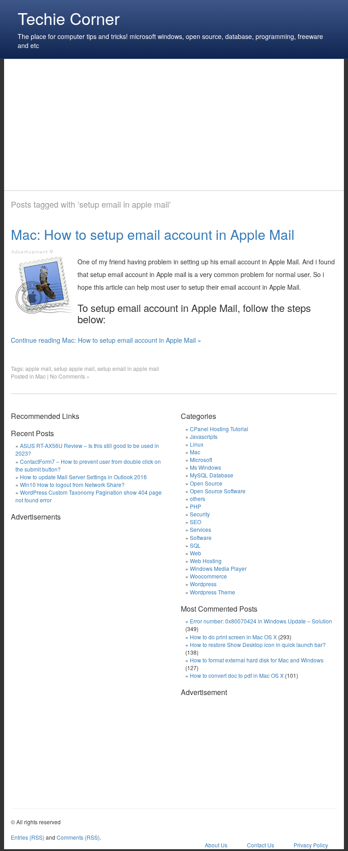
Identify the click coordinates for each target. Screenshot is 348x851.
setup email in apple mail (128, 368)
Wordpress (203, 584)
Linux (196, 444)
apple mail (38, 368)
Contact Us (260, 845)
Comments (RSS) (78, 837)
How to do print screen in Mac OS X (233, 637)
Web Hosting (206, 560)
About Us (216, 845)
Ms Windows (205, 467)
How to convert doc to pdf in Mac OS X (237, 675)
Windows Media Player (218, 568)
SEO (195, 521)
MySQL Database (211, 475)
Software (201, 537)
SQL (195, 545)
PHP (195, 506)
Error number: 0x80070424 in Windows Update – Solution (261, 621)
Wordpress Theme (212, 592)
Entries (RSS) (27, 837)
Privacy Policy (311, 845)
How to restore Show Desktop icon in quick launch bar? (258, 644)
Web (195, 553)
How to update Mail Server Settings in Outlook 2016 (83, 477)
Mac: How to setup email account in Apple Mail (153, 234)
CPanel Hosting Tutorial (219, 429)
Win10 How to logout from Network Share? (72, 484)
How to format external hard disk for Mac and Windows (257, 660)
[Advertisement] (176, 124)
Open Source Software (218, 491)
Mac (40, 376)
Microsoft (201, 459)
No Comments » (70, 376)
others (197, 498)
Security (200, 514)
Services (200, 529)
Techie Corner (69, 17)
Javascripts (204, 436)
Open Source (206, 483)
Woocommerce (208, 576)
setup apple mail (74, 368)
